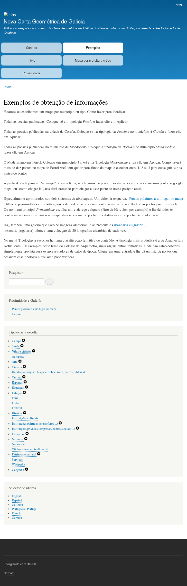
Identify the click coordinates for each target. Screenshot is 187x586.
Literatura (18, 434)
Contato (31, 47)
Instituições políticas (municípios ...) (35, 423)
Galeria (16, 314)
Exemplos (93, 47)
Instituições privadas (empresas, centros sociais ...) (44, 429)
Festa (15, 403)
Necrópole (18, 444)
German (17, 518)
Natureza (18, 439)
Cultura (17, 377)
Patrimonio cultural (24, 454)
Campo (17, 341)
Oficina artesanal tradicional (30, 449)
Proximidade (31, 73)
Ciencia (17, 367)
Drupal (31, 564)
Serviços (17, 459)
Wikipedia (18, 464)
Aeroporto (18, 356)
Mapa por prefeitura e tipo (93, 60)
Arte (15, 362)
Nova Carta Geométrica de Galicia (44, 21)
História (17, 413)
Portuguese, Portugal (24, 509)
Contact (9, 573)
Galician (17, 505)
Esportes (17, 382)
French (16, 513)
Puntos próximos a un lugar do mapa (34, 309)
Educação (18, 388)
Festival (17, 408)
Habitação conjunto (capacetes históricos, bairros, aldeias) (48, 372)
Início (31, 60)
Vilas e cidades (22, 351)
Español (17, 500)
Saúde (16, 346)
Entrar (178, 4)
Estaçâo (17, 393)
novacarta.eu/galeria (128, 224)
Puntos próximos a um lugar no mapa (155, 198)
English (16, 496)
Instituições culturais (25, 418)
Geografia (18, 470)
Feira (15, 398)
